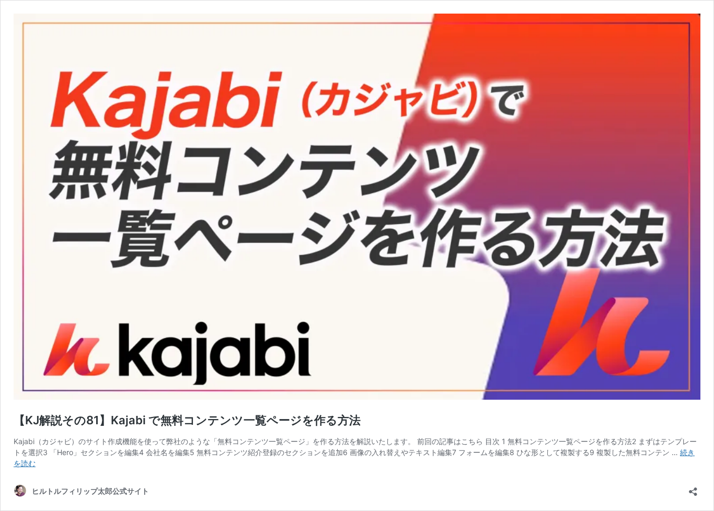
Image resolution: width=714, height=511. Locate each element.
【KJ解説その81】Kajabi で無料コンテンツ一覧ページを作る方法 (187, 420)
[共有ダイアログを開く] (693, 488)
